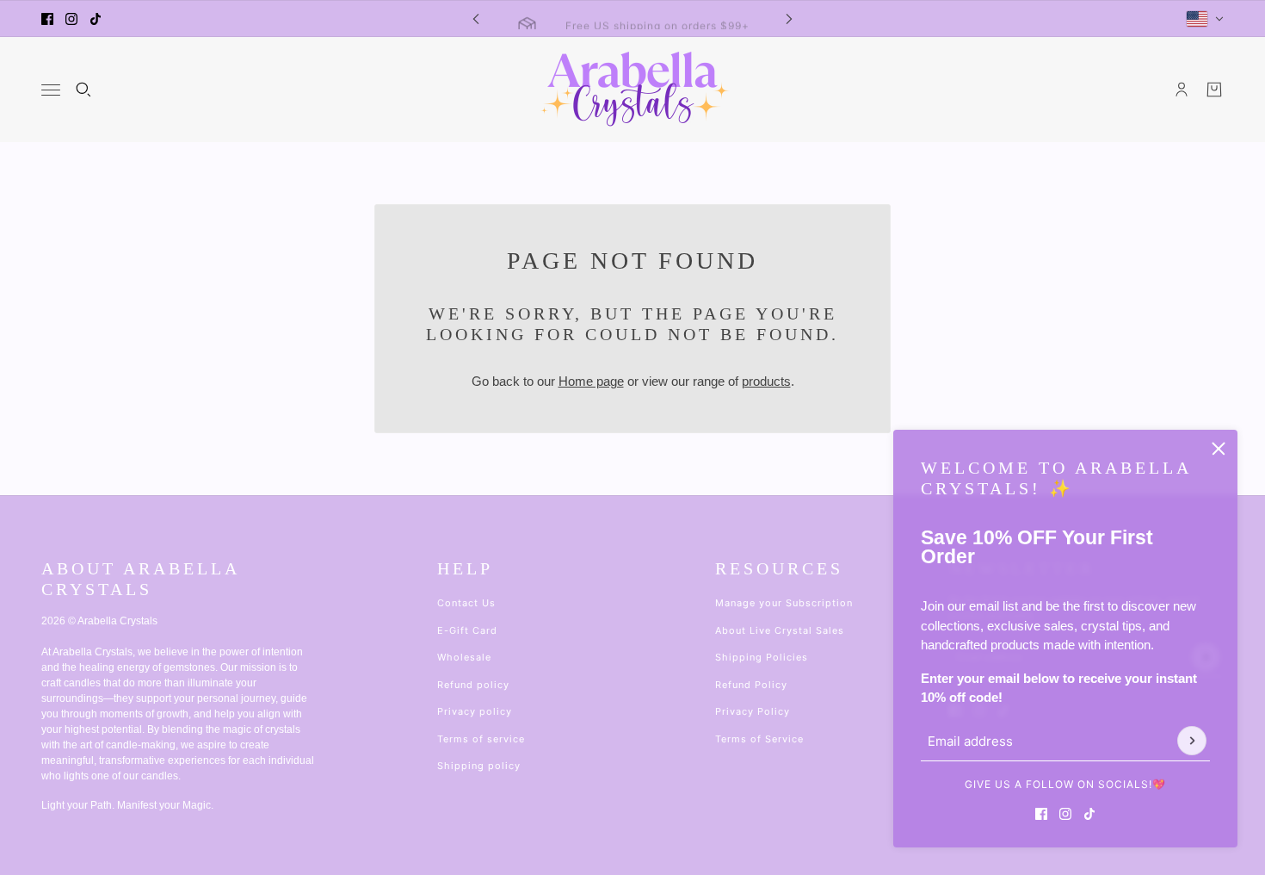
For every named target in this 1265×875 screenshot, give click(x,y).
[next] (789, 18)
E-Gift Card (467, 630)
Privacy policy (474, 711)
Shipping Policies (761, 657)
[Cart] (1214, 89)
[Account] (1181, 89)
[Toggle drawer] (50, 90)
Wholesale (464, 657)
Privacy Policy (752, 711)
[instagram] (71, 18)
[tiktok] (95, 18)
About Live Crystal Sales (779, 630)
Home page (591, 381)
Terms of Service (759, 739)
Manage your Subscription (784, 603)
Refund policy (473, 685)
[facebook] (47, 18)
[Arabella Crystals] (633, 89)
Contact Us (466, 603)
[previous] (476, 18)
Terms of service (481, 739)
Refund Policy (751, 685)
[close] (1218, 448)
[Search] (83, 89)
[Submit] (1191, 740)
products (766, 381)
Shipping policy (479, 766)
